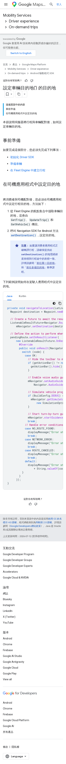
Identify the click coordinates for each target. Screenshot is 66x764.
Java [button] (9, 296)
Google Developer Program (18, 554)
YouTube (8, 622)
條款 (5, 746)
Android (7, 638)
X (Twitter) (9, 616)
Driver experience (24, 21)
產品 (14, 64)
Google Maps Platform (34, 64)
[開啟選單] (6, 4)
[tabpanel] (33, 394)
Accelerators (10, 571)
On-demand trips (23, 27)
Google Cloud (10, 667)
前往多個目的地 (35, 267)
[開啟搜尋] (51, 4)
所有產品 (8, 731)
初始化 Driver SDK (22, 157)
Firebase (8, 650)
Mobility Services (17, 15)
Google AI (8, 726)
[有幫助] (26, 80)
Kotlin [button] (22, 296)
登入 (59, 4)
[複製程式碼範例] (60, 303)
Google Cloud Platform (16, 720)
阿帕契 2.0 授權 (44, 522)
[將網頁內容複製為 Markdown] (19, 94)
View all (7, 679)
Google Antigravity (13, 661)
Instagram (9, 605)
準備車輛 (16, 163)
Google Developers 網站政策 (25, 526)
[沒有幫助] (31, 80)
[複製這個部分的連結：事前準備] (24, 141)
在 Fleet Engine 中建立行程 (27, 170)
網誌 (5, 593)
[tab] (9, 296)
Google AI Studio (12, 656)
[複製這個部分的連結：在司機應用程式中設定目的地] (6, 190)
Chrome (7, 644)
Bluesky (7, 599)
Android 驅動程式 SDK (42, 73)
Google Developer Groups (17, 560)
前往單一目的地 (46, 263)
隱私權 (15, 746)
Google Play (9, 673)
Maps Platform (39, 4)
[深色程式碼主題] (54, 303)
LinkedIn (7, 610)
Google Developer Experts (18, 565)
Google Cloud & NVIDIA (16, 577)
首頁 (5, 64)
